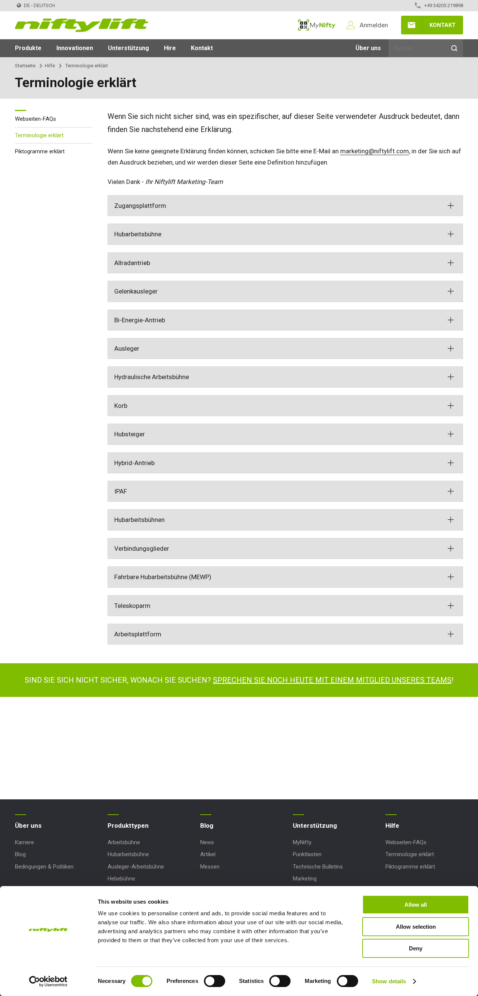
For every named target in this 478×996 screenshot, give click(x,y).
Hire (170, 48)
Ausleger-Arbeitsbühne (136, 866)
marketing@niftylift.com (374, 151)
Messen (210, 866)
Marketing (305, 878)
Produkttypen (128, 825)
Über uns (368, 48)
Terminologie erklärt (39, 135)
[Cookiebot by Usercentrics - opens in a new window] (48, 981)
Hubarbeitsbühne (128, 854)
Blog (20, 854)
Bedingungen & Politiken (44, 866)
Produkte (28, 48)
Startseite (25, 65)
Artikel (207, 854)
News (207, 842)
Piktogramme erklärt (40, 151)
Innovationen (74, 48)
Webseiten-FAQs (35, 119)
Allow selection (416, 926)
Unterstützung (128, 48)
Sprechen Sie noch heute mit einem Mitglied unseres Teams (332, 680)
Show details (389, 981)
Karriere (24, 842)
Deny (415, 948)
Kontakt (442, 25)
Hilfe (50, 65)
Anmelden (374, 25)
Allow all (415, 904)
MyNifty (316, 25)
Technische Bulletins (318, 866)
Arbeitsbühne (124, 842)
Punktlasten (307, 854)
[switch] (214, 981)
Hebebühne (121, 878)
